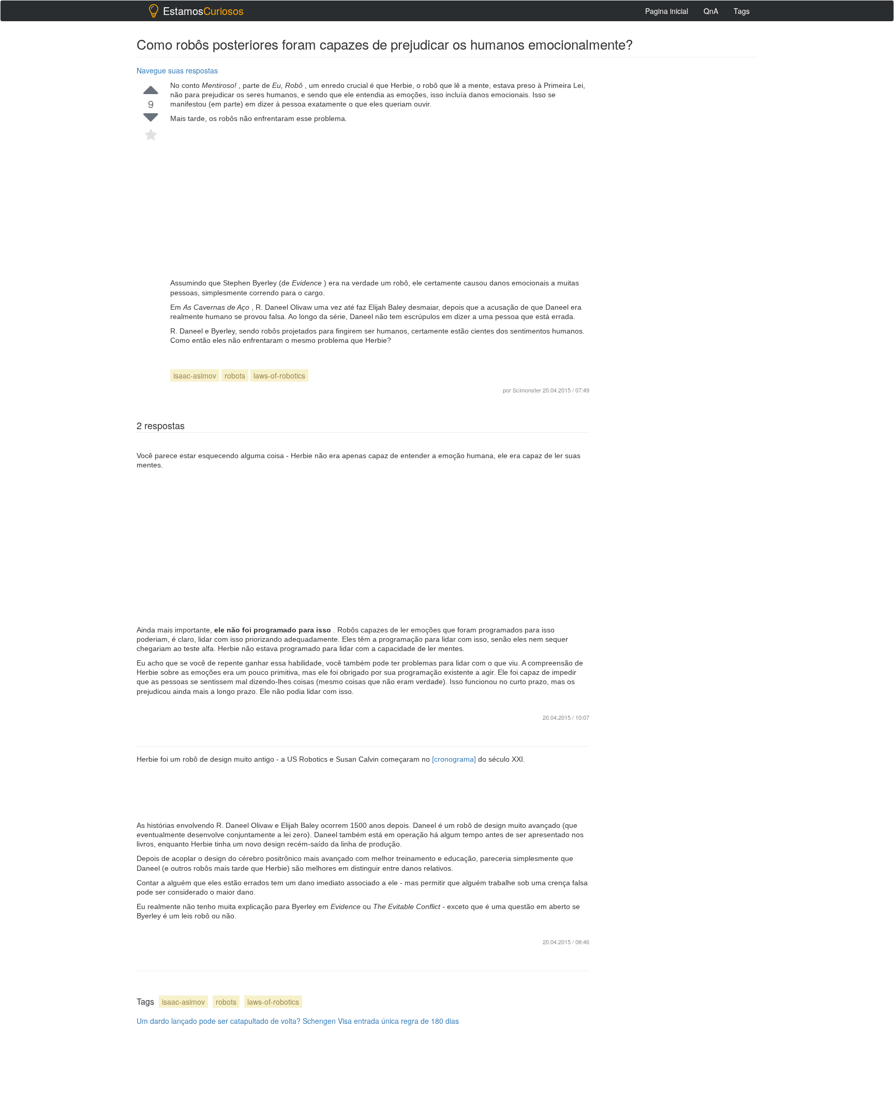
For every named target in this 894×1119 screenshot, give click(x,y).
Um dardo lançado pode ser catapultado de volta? (219, 1021)
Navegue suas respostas (177, 70)
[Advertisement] (379, 200)
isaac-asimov (194, 375)
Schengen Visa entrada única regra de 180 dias (381, 1021)
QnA (711, 11)
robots (235, 375)
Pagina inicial (666, 11)
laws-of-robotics (279, 375)
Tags (742, 11)
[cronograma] (455, 759)
